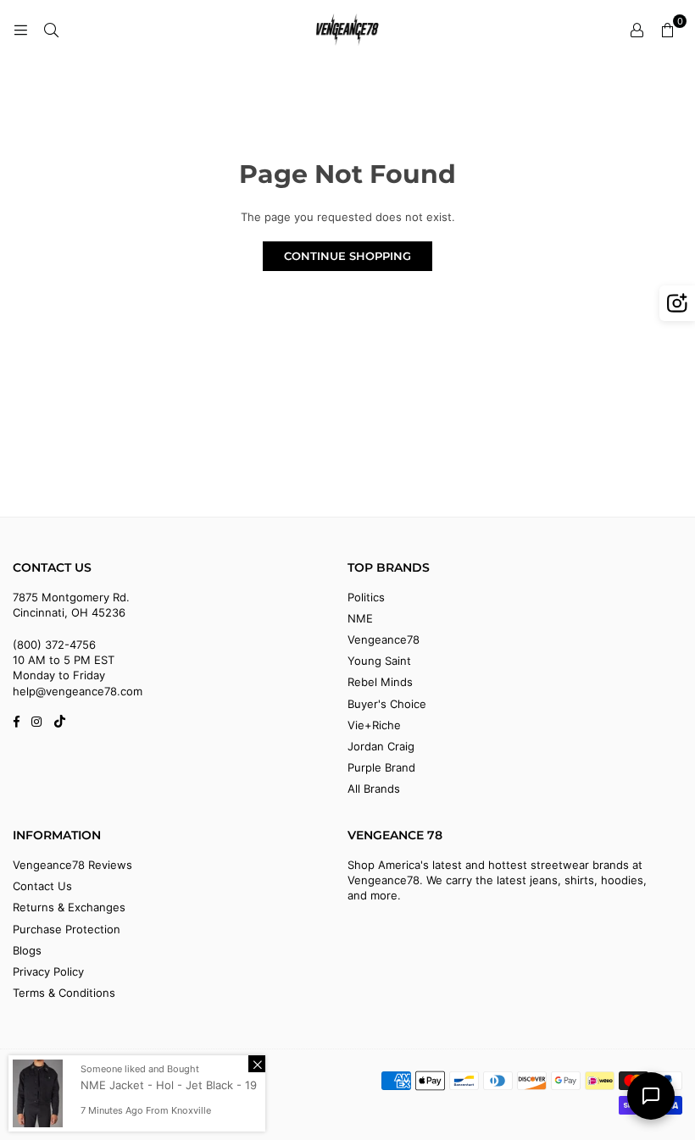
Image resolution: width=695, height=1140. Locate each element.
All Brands (374, 788)
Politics (366, 597)
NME (360, 618)
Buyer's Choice (387, 704)
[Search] (51, 29)
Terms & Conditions (64, 992)
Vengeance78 (384, 639)
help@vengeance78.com (77, 691)
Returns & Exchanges (69, 907)
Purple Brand (381, 767)
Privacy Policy (48, 971)
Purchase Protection (66, 929)
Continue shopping (347, 256)
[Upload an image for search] (677, 303)
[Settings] (636, 29)
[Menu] (20, 29)
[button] (667, 29)
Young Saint (379, 660)
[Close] (256, 1063)
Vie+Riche (374, 725)
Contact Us (42, 886)
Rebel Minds (380, 682)
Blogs (27, 950)
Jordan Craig (381, 746)
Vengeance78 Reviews (72, 865)
